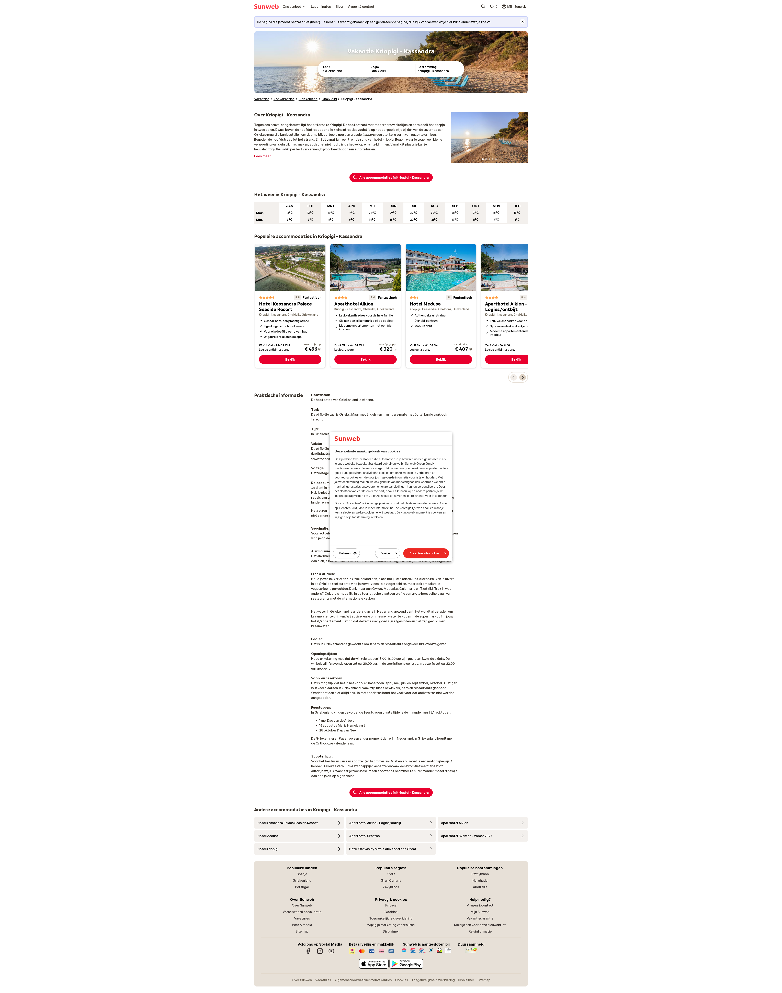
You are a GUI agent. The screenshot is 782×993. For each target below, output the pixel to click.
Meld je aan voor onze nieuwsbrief (480, 925)
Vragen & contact (480, 905)
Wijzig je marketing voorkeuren (391, 925)
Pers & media (302, 925)
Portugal (302, 887)
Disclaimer (391, 931)
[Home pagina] (266, 6)
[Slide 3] (489, 159)
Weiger (386, 553)
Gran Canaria (391, 880)
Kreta (391, 874)
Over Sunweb (302, 905)
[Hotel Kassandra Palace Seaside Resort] (290, 306)
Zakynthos (391, 887)
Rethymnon (480, 874)
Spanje (302, 874)
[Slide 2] (486, 159)
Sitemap (301, 931)
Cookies (391, 912)
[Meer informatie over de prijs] (319, 349)
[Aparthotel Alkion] (365, 306)
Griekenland (301, 880)
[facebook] (308, 953)
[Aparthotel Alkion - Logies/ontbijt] (516, 306)
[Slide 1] (483, 159)
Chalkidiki (282, 149)
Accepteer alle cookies (425, 553)
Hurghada (480, 880)
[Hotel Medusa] (441, 306)
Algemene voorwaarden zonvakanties (363, 980)
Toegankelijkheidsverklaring (391, 918)
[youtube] (331, 953)
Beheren (344, 553)
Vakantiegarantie (480, 918)
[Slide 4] (492, 159)
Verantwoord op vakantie (302, 912)
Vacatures (302, 918)
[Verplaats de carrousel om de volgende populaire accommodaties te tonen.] (522, 377)
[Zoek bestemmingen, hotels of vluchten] (483, 6)
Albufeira (480, 887)
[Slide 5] (496, 159)
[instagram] (320, 953)
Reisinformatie (480, 931)
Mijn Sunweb (480, 912)
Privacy (390, 905)
